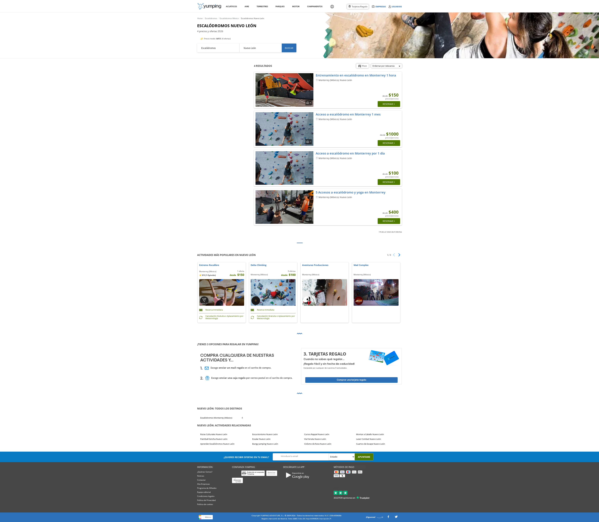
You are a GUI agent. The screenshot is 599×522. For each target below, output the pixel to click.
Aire (247, 6)
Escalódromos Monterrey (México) (216, 417)
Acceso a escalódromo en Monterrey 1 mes (348, 114)
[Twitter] (396, 517)
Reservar (388, 104)
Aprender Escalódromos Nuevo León (217, 443)
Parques (279, 6)
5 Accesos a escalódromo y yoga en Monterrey (350, 192)
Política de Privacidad (206, 500)
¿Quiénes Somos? (204, 472)
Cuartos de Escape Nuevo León (370, 443)
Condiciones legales (205, 496)
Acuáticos (231, 6)
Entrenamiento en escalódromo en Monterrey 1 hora (356, 75)
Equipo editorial (204, 492)
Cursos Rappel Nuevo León (316, 434)
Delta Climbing (258, 265)
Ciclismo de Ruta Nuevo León (317, 443)
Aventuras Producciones (315, 265)
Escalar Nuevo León (261, 439)
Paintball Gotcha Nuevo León (213, 439)
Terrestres (262, 6)
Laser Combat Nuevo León (368, 439)
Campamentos (314, 6)
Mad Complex (361, 265)
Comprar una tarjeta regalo (351, 380)
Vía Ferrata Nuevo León (315, 439)
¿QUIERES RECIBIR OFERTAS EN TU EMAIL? (246, 457)
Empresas (380, 6)
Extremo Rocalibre (209, 265)
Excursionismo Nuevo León (265, 434)
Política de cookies (205, 504)
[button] (398, 254)
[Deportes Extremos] (209, 6)
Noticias (200, 476)
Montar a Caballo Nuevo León (370, 434)
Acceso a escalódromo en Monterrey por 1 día (350, 153)
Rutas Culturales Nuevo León (213, 434)
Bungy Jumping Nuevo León (265, 443)
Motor (295, 6)
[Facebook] (388, 517)
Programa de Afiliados (207, 488)
